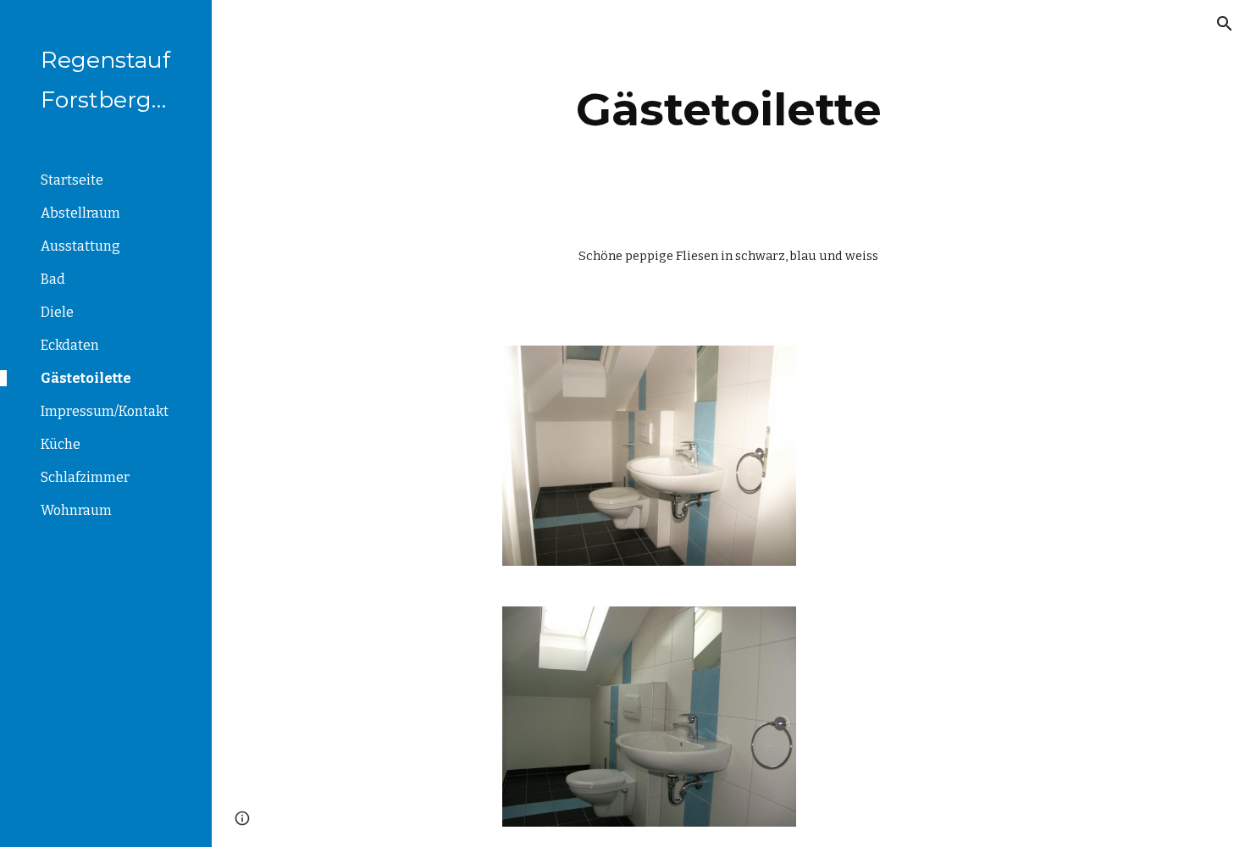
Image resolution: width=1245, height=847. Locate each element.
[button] (1224, 23)
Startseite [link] (72, 180)
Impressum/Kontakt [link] (105, 411)
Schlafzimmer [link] (85, 477)
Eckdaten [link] (70, 345)
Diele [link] (57, 312)
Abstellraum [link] (80, 213)
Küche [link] (60, 444)
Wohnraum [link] (76, 510)
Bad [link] (53, 279)
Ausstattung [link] (80, 246)
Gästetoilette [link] (86, 378)
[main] (728, 110)
